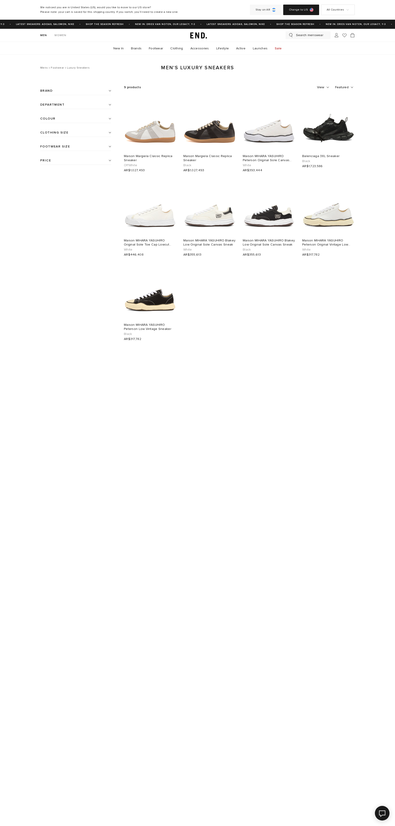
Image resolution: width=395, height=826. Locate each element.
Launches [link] (260, 48)
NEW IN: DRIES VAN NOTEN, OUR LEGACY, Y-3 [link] (162, 24)
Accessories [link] (199, 48)
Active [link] (241, 48)
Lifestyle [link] (222, 48)
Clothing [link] (176, 48)
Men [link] (43, 35)
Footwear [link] (156, 48)
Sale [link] (278, 48)
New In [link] (118, 48)
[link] (197, 35)
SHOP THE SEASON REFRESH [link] (102, 24)
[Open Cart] (352, 35)
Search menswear (309, 35)
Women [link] (60, 35)
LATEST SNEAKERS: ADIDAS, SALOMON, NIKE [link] (42, 24)
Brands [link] (136, 48)
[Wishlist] (344, 35)
